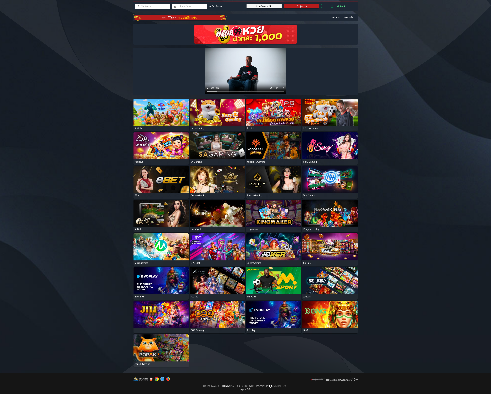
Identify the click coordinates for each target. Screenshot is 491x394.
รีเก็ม (249, 389)
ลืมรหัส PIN (217, 6)
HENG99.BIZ (226, 386)
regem (243, 389)
